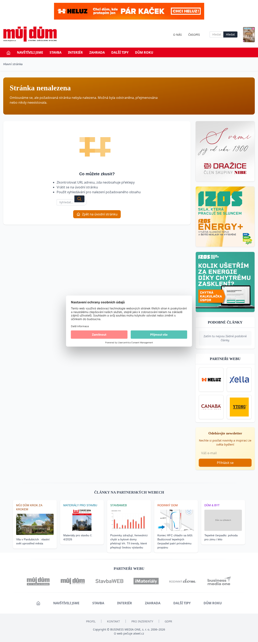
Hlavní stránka (13, 64)
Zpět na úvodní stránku (100, 214)
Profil (91, 621)
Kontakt (113, 621)
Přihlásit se (225, 462)
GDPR (168, 621)
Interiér (75, 52)
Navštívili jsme (30, 52)
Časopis (194, 35)
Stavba (55, 52)
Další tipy (120, 52)
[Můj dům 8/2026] (249, 34)
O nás (177, 35)
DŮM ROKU (144, 52)
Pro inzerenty (142, 621)
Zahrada (97, 52)
